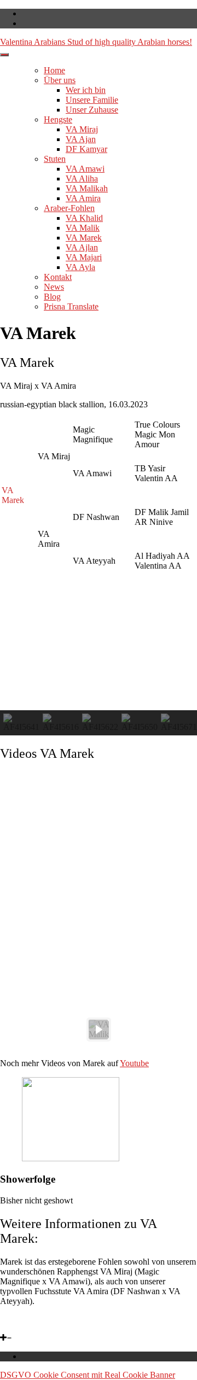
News (54, 286)
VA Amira (83, 198)
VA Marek (84, 237)
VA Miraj (82, 129)
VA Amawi (85, 168)
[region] (98, 911)
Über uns (60, 80)
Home (54, 70)
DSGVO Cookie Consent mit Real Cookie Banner (87, 1374)
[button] (21, 723)
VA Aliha (82, 178)
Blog (52, 296)
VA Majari (84, 257)
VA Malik (83, 227)
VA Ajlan (82, 247)
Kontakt (58, 277)
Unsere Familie (92, 99)
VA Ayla (80, 267)
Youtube (134, 1063)
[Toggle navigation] (4, 54)
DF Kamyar (86, 149)
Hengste (58, 119)
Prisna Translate (71, 306)
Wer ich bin (86, 90)
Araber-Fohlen (69, 208)
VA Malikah (87, 188)
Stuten (55, 158)
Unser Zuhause (92, 109)
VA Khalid (84, 218)
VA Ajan (81, 139)
